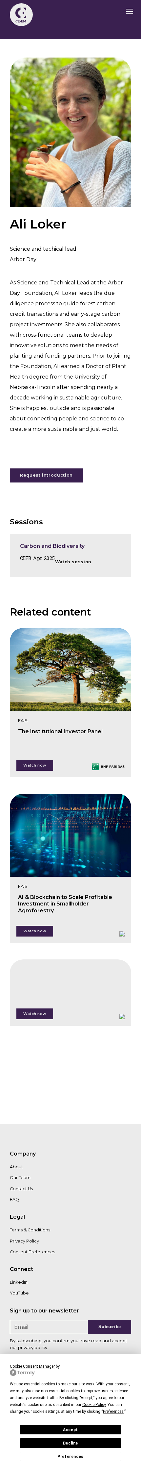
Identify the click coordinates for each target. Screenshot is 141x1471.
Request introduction (46, 475)
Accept (70, 1430)
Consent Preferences (32, 1251)
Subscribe (109, 1326)
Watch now (34, 765)
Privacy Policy (24, 1241)
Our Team (20, 1177)
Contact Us (21, 1188)
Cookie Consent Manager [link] (32, 1366)
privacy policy (32, 1347)
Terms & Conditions (30, 1229)
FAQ (14, 1199)
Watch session (73, 561)
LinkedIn (19, 1282)
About (16, 1166)
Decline (70, 1443)
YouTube (19, 1293)
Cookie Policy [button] (94, 1404)
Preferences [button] (113, 1411)
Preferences (70, 1456)
